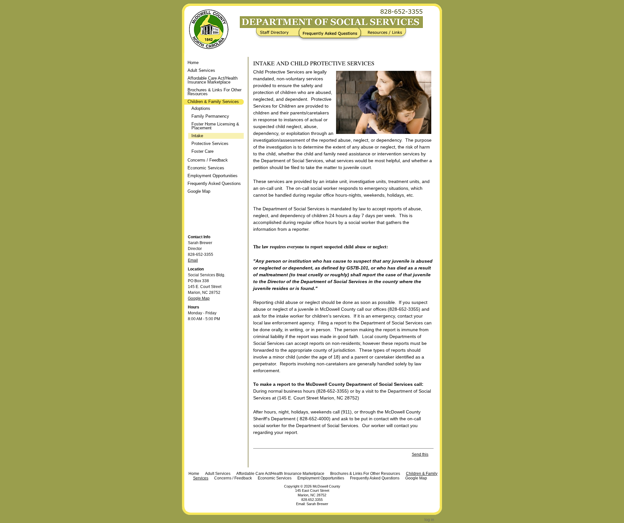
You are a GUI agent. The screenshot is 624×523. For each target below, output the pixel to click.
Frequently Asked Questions (331, 34)
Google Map (199, 298)
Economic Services (275, 478)
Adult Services (217, 473)
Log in (429, 519)
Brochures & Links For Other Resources (365, 473)
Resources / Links (382, 34)
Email (193, 260)
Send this (420, 454)
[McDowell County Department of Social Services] (205, 29)
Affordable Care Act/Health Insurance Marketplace (280, 473)
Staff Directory (278, 34)
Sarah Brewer (317, 504)
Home (193, 62)
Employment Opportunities (320, 478)
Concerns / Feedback (233, 478)
